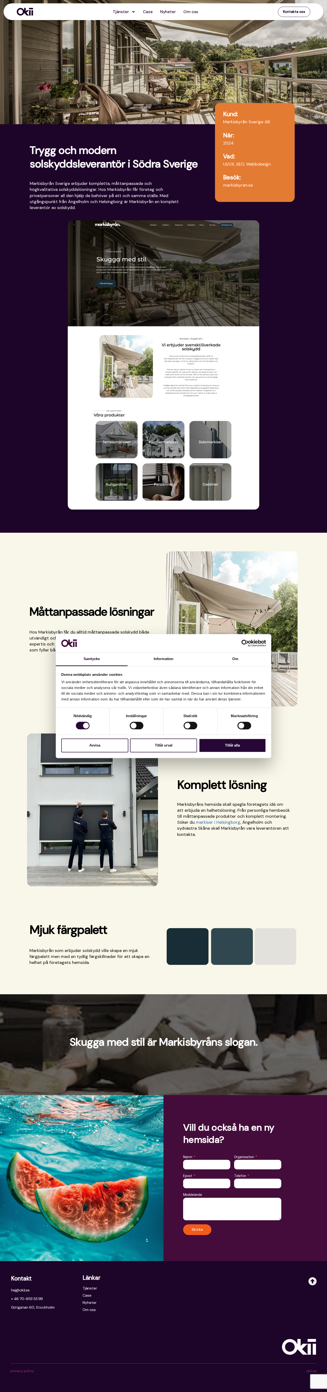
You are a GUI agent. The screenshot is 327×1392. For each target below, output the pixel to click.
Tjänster (121, 11)
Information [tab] (163, 659)
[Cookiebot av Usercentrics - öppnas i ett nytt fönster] (245, 643)
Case (148, 11)
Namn (188, 1157)
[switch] (136, 725)
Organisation (244, 1157)
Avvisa (94, 745)
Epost (188, 1176)
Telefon (240, 1176)
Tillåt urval (163, 745)
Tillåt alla (232, 745)
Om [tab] (235, 659)
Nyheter (168, 11)
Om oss (190, 11)
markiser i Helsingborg (218, 822)
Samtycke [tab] (92, 659)
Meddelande (192, 1195)
